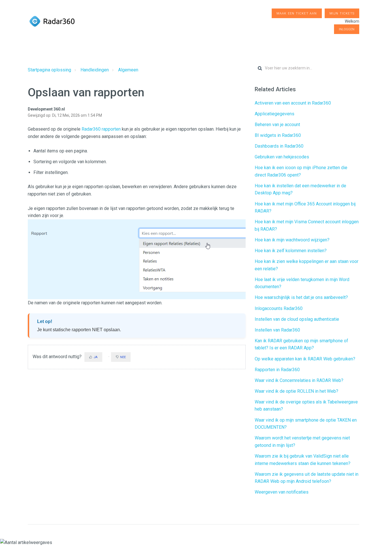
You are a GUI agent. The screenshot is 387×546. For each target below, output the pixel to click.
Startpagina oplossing (49, 70)
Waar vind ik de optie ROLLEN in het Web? (296, 391)
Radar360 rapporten (101, 129)
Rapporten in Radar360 (277, 369)
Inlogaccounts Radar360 (279, 308)
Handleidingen (94, 70)
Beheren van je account (277, 124)
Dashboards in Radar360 (279, 146)
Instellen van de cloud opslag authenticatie (297, 319)
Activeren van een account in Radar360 (293, 103)
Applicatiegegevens (274, 113)
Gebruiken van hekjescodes (282, 157)
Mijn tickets (341, 13)
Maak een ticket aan (297, 13)
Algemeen (128, 70)
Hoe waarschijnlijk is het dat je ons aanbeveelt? (301, 297)
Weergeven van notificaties (282, 492)
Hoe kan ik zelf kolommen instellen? (291, 250)
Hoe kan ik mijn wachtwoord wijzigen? (292, 240)
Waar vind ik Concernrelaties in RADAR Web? (299, 380)
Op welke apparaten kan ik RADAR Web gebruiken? (305, 359)
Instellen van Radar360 (277, 330)
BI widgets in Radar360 (278, 135)
